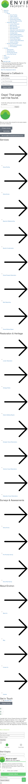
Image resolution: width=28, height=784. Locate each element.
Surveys (6, 48)
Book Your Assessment (6, 69)
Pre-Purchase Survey (12, 52)
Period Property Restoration (16, 36)
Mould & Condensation (12, 43)
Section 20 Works (14, 42)
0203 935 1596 (6, 61)
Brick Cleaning (13, 25)
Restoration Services (12, 22)
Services (6, 12)
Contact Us (6, 57)
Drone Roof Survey (11, 54)
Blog (5, 55)
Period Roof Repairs (15, 37)
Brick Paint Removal (15, 27)
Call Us (14, 69)
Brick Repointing (14, 28)
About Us (6, 10)
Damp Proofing (13, 15)
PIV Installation (13, 46)
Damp (8, 13)
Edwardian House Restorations (17, 30)
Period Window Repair (15, 39)
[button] (6, 128)
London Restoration (14, 24)
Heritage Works (13, 33)
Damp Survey (10, 49)
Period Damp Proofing (15, 19)
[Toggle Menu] (1, 9)
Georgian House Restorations (17, 31)
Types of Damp (13, 16)
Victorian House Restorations (17, 40)
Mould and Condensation (16, 45)
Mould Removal (10, 51)
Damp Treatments (14, 18)
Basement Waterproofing (16, 21)
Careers (6, 58)
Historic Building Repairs (16, 34)
